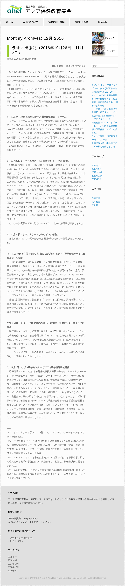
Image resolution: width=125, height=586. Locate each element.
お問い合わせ (81, 22)
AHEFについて (30, 22)
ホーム (9, 22)
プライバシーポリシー (21, 537)
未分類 (95, 205)
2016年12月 (97, 176)
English (102, 22)
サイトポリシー (18, 541)
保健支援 (96, 198)
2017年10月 (97, 172)
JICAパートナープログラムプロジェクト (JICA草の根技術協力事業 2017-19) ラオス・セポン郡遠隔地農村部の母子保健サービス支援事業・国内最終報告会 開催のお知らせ (105, 95)
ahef (34, 59)
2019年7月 (97, 165)
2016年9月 (97, 179)
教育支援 (96, 201)
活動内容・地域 (56, 22)
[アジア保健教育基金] (41, 9)
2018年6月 (97, 169)
